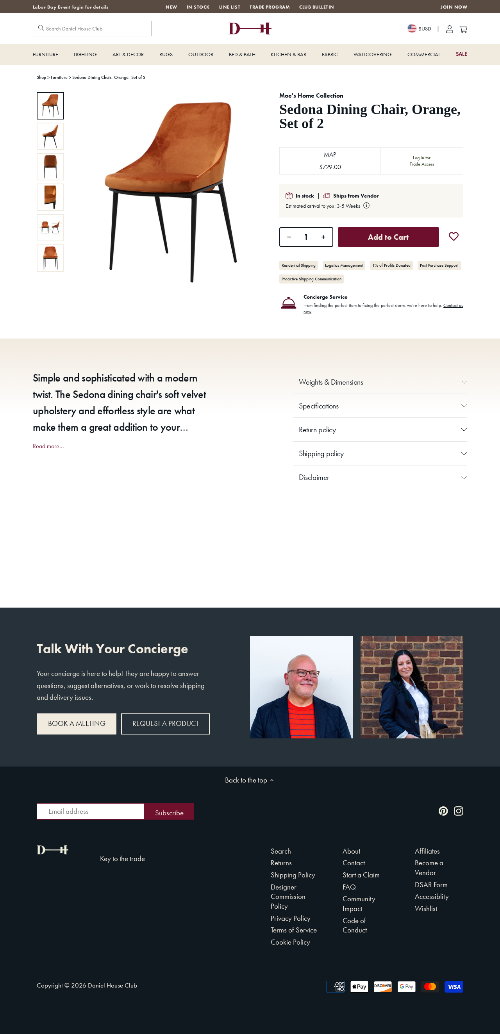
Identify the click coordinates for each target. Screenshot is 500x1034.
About (351, 851)
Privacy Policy (291, 918)
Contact (354, 863)
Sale (461, 54)
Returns (281, 863)
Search (281, 851)
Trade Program (270, 7)
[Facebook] (428, 810)
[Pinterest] (443, 810)
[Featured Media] (170, 192)
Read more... (48, 446)
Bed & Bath (242, 54)
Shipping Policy (293, 875)
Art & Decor (128, 54)
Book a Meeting (76, 723)
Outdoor (200, 54)
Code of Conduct (355, 925)
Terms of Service (294, 930)
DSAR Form (431, 885)
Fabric (330, 54)
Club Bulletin (316, 7)
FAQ (349, 887)
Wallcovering (373, 54)
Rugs (166, 54)
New (171, 7)
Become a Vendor (429, 867)
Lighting (85, 54)
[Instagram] (458, 810)
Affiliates (427, 851)
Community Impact (359, 903)
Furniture (45, 54)
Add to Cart (388, 237)
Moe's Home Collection (311, 95)
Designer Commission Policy (288, 896)
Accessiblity (432, 896)
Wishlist (426, 908)
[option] (50, 105)
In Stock (198, 7)
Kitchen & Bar (288, 54)
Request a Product (165, 723)
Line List (229, 7)
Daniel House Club (112, 985)
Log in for (422, 161)
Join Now (454, 7)
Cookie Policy (290, 942)
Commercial (423, 54)
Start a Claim (361, 875)
